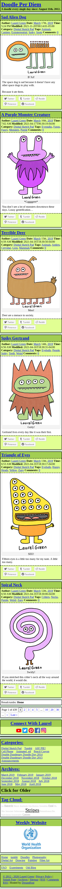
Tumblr (28, 748)
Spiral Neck (11, 585)
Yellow (13, 470)
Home (4, 857)
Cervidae (6, 247)
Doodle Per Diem (21, 4)
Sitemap (34, 879)
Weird (19, 353)
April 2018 (35, 784)
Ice (2, 806)
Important (9, 811)
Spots (39, 32)
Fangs (56, 126)
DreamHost (28, 882)
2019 (50, 23)
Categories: (12, 742)
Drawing (20, 860)
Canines (5, 32)
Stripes (32, 810)
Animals (46, 29)
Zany (21, 470)
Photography (39, 857)
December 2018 (10, 777)
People (56, 350)
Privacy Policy (44, 876)
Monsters (14, 129)
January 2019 (43, 774)
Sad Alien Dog (13, 17)
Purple (24, 129)
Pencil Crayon (41, 751)
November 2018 (30, 777)
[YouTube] (18, 730)
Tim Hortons (33, 806)
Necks (54, 597)
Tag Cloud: (12, 799)
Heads (4, 470)
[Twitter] (25, 730)
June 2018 (6, 784)
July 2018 (44, 781)
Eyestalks (47, 126)
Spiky (32, 32)
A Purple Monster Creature (25, 114)
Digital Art (7, 860)
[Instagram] (43, 730)
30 (57, 709)
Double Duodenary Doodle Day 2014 (22, 754)
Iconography (17, 815)
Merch (16, 806)
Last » (14, 714)
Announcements (10, 760)
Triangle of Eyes (15, 455)
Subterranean (19, 811)
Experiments (16, 867)
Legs (15, 247)
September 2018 (10, 781)
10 (46, 709)
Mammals (24, 247)
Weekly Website (31, 822)
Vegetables (43, 806)
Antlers (56, 244)
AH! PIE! (40, 748)
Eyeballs (46, 350)
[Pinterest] (31, 730)
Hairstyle (8, 805)
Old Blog (31, 867)
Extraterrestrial (19, 32)
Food (50, 805)
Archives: (10, 768)
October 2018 (49, 777)
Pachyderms (6, 815)
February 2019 (25, 774)
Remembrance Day (47, 811)
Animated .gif (23, 751)
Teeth (12, 353)
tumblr (14, 857)
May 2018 (20, 784)
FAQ (4, 867)
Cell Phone (7, 751)
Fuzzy (4, 129)
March (37, 23)
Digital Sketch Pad (24, 29)
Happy (56, 467)
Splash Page (9, 879)
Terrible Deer (13, 232)
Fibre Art (44, 860)
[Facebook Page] (37, 730)
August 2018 (29, 781)
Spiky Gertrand (15, 338)
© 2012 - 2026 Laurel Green (18, 876)
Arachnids (24, 806)
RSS (42, 879)
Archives (23, 879)
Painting (32, 860)
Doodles (25, 857)
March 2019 (7, 774)
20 (52, 709)
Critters (46, 597)
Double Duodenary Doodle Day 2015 (22, 757)
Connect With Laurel (31, 723)
